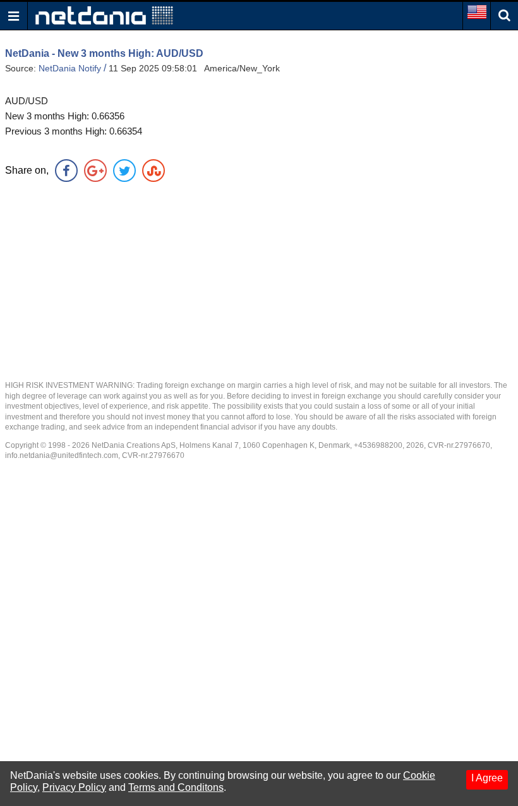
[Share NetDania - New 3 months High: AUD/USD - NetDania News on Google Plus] (95, 170)
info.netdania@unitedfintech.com (61, 455)
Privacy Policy (74, 787)
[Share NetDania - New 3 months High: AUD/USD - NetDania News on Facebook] (66, 170)
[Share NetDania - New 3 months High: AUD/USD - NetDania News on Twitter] (124, 170)
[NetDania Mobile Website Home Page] (104, 14)
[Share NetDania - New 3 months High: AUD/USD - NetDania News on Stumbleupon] (153, 170)
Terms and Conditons (176, 787)
